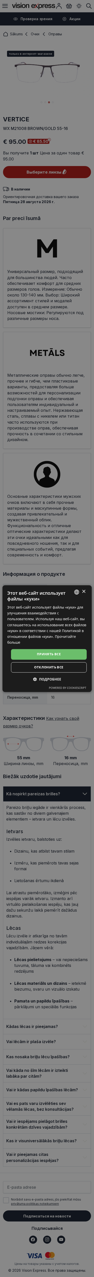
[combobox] (76, 591)
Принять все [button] (49, 654)
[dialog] (46, 638)
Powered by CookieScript (67, 688)
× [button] (83, 591)
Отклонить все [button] (48, 667)
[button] (47, 679)
